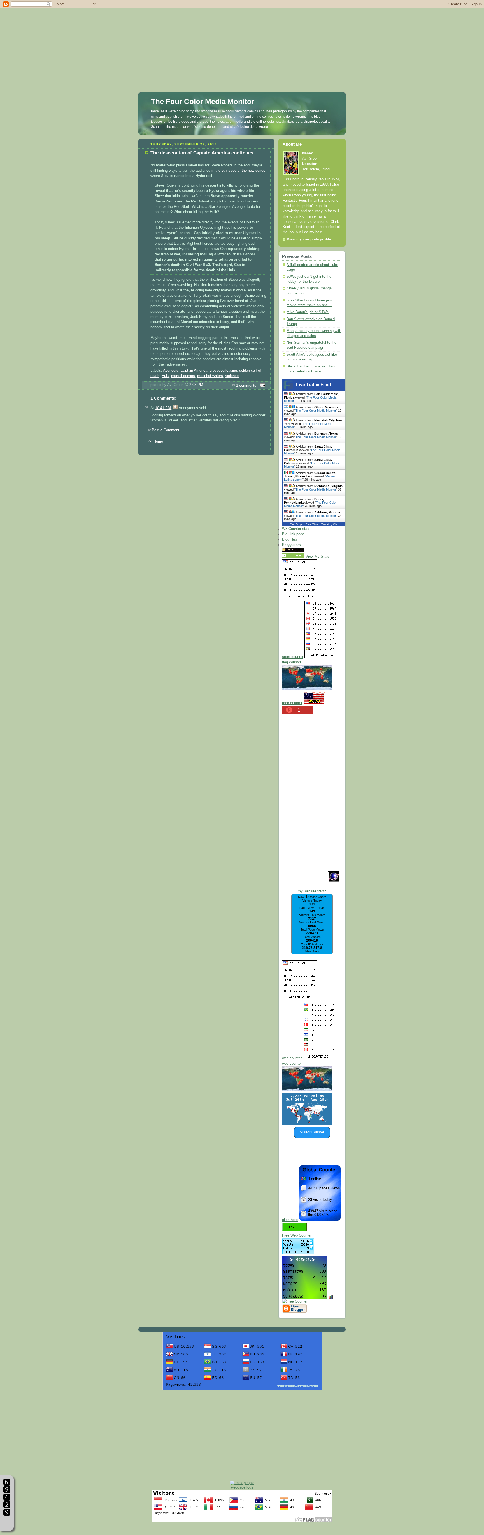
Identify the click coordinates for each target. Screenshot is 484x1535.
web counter (292, 1058)
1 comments (246, 386)
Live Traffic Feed (313, 384)
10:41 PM (163, 408)
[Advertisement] (242, 39)
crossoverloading (223, 370)
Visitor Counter (312, 1132)
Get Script (296, 524)
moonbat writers (210, 376)
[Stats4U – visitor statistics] (304, 1296)
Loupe (7, 1522)
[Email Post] (261, 386)
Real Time (312, 524)
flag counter (291, 662)
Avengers (170, 370)
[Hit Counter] (315, 551)
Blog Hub (289, 539)
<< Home (155, 442)
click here (290, 1220)
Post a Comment (165, 430)
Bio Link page (293, 534)
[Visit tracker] (307, 1124)
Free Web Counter (296, 1235)
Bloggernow (291, 545)
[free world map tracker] (307, 689)
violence (232, 376)
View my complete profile (309, 239)
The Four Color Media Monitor (202, 101)
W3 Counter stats (296, 529)
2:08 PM (196, 385)
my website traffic (312, 891)
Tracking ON (329, 524)
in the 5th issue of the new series (238, 171)
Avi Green (310, 159)
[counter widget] (307, 1090)
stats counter (292, 657)
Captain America (194, 370)
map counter (292, 703)
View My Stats (317, 556)
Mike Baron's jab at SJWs (308, 312)
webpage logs (242, 1487)
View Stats (312, 951)
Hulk (165, 376)
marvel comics (183, 376)
